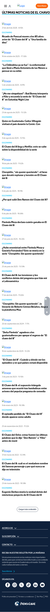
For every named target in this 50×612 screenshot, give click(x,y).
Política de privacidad (9, 597)
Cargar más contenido (27, 509)
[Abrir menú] (5, 6)
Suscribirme (7, 571)
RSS (46, 597)
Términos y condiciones (26, 597)
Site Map (40, 597)
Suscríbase (41, 6)
